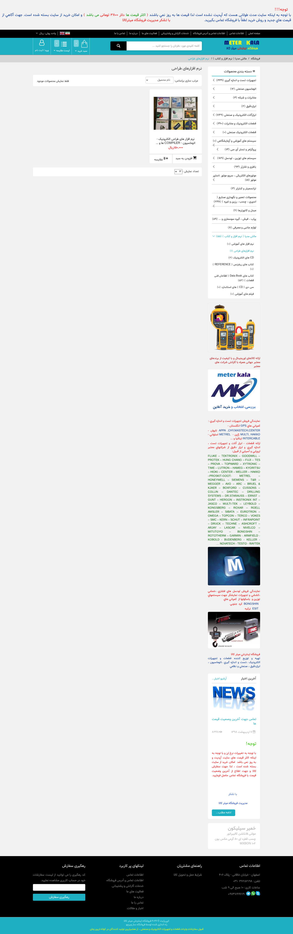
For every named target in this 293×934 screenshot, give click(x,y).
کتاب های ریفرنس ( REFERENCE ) (233, 267)
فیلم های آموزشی (242, 294)
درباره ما (133, 33)
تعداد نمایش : (190, 171)
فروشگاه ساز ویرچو (135, 924)
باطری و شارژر (245, 167)
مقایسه (158, 160)
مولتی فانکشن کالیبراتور (241, 834)
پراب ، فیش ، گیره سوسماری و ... (234, 219)
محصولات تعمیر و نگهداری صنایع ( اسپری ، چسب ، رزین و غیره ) (235, 199)
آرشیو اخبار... (219, 679)
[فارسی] (67, 34)
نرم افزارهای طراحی (242, 251)
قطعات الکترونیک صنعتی (239, 132)
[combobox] (164, 45)
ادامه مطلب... (223, 812)
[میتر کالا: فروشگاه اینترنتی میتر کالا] (242, 45)
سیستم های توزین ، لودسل (236, 158)
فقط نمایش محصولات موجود (53, 81)
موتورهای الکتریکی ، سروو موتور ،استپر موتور (234, 178)
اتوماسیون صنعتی (243, 89)
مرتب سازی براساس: (186, 81)
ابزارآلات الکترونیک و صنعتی (236, 115)
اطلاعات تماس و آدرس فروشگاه (209, 33)
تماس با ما (119, 33)
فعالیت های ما (149, 33)
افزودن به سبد (184, 158)
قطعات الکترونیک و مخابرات (236, 124)
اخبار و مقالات (135, 908)
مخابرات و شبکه (244, 98)
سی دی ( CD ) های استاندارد (235, 287)
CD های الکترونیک (241, 258)
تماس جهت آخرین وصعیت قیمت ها (234, 721)
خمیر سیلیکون (242, 828)
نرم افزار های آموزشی (240, 244)
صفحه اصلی (254, 33)
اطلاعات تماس (236, 33)
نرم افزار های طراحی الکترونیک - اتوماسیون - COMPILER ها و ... (175, 141)
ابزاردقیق (248, 106)
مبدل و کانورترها (244, 210)
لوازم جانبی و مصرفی (242, 228)
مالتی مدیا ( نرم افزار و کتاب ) (236, 236)
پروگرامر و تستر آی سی (240, 149)
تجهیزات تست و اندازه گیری (236, 80)
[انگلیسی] (62, 34)
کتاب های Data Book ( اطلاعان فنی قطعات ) (234, 278)
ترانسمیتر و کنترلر (243, 188)
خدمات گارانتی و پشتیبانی (175, 33)
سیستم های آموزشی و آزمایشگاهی (234, 141)
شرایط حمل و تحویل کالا (188, 875)
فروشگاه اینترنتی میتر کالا (137, 921)
